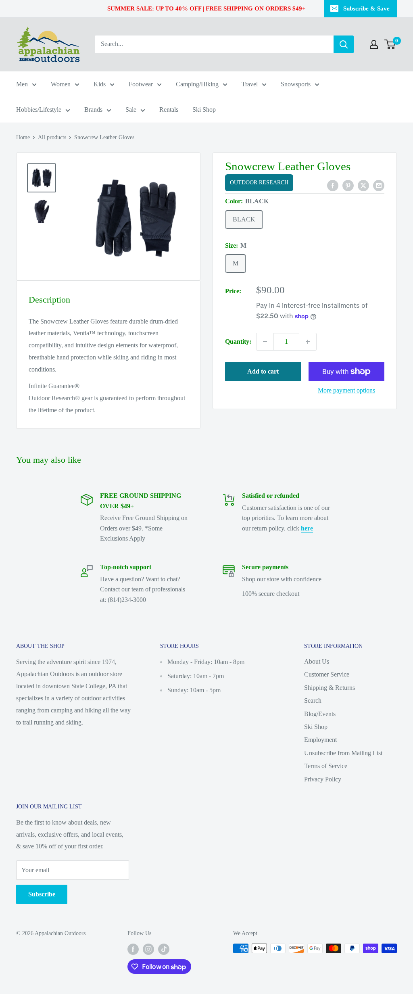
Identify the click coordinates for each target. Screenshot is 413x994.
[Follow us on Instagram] (148, 949)
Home (23, 137)
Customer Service (326, 674)
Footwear (141, 84)
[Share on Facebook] (332, 185)
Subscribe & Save (366, 8)
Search (312, 700)
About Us (316, 661)
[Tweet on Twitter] (363, 185)
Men (22, 84)
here (307, 528)
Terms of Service (325, 765)
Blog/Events (320, 713)
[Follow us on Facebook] (133, 949)
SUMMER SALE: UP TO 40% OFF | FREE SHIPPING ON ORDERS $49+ (206, 8)
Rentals (168, 109)
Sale (130, 109)
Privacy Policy (322, 779)
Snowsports (296, 84)
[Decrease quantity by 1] (265, 341)
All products (52, 137)
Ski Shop (204, 109)
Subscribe (41, 894)
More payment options (346, 390)
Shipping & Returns (329, 687)
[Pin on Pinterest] (348, 185)
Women (61, 84)
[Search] (344, 44)
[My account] (374, 44)
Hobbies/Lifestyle (38, 109)
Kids (100, 84)
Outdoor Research (259, 183)
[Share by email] (378, 185)
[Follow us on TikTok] (163, 949)
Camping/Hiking (197, 84)
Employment (320, 739)
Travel (250, 84)
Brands (93, 109)
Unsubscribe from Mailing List (343, 753)
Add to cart (263, 371)
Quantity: (238, 341)
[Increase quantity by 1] (307, 341)
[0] (390, 44)
